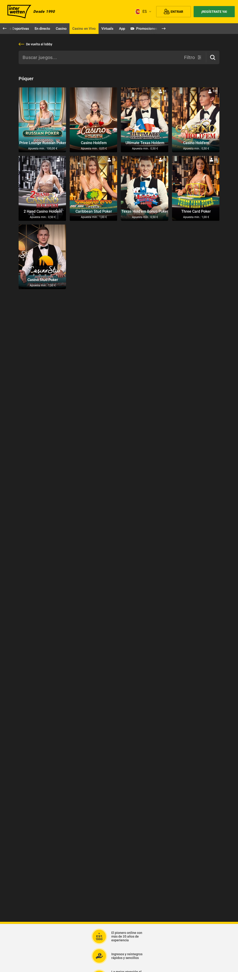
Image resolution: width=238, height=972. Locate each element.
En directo (42, 28)
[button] (212, 57)
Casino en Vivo (84, 28)
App (122, 28)
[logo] (19, 11)
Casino (61, 28)
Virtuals (107, 28)
